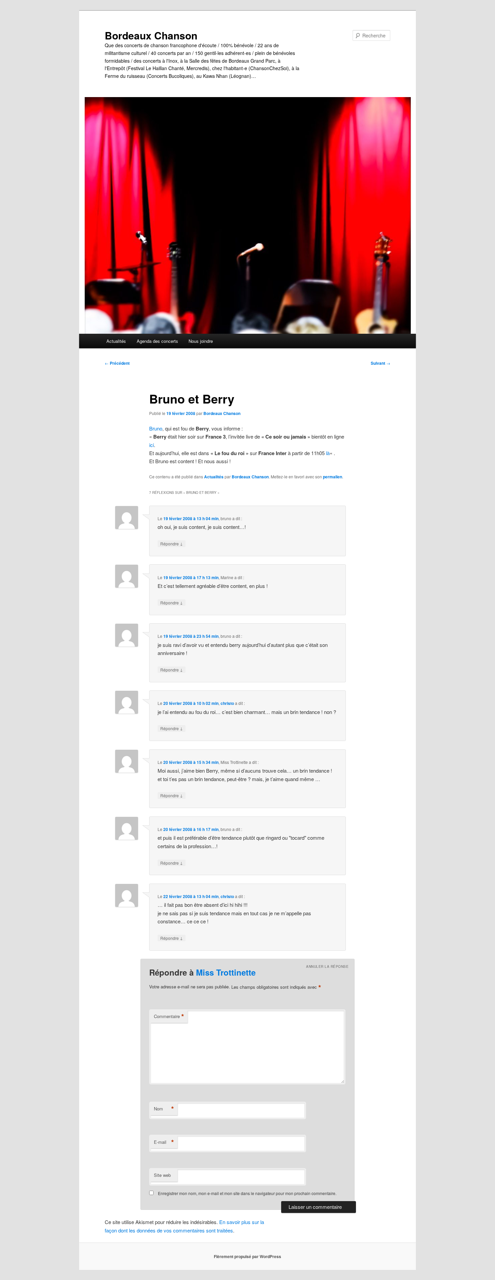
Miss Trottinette (226, 972)
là (328, 452)
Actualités (116, 341)
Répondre (171, 543)
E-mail (164, 1142)
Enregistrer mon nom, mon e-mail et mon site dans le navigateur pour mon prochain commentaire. (247, 1193)
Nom (164, 1108)
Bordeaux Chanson (151, 35)
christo (227, 703)
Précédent (117, 363)
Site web (162, 1175)
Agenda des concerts (157, 341)
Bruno (155, 428)
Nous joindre (201, 341)
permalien (332, 477)
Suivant (380, 363)
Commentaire (169, 1016)
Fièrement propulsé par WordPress (247, 1256)
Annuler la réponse (327, 966)
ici (151, 444)
